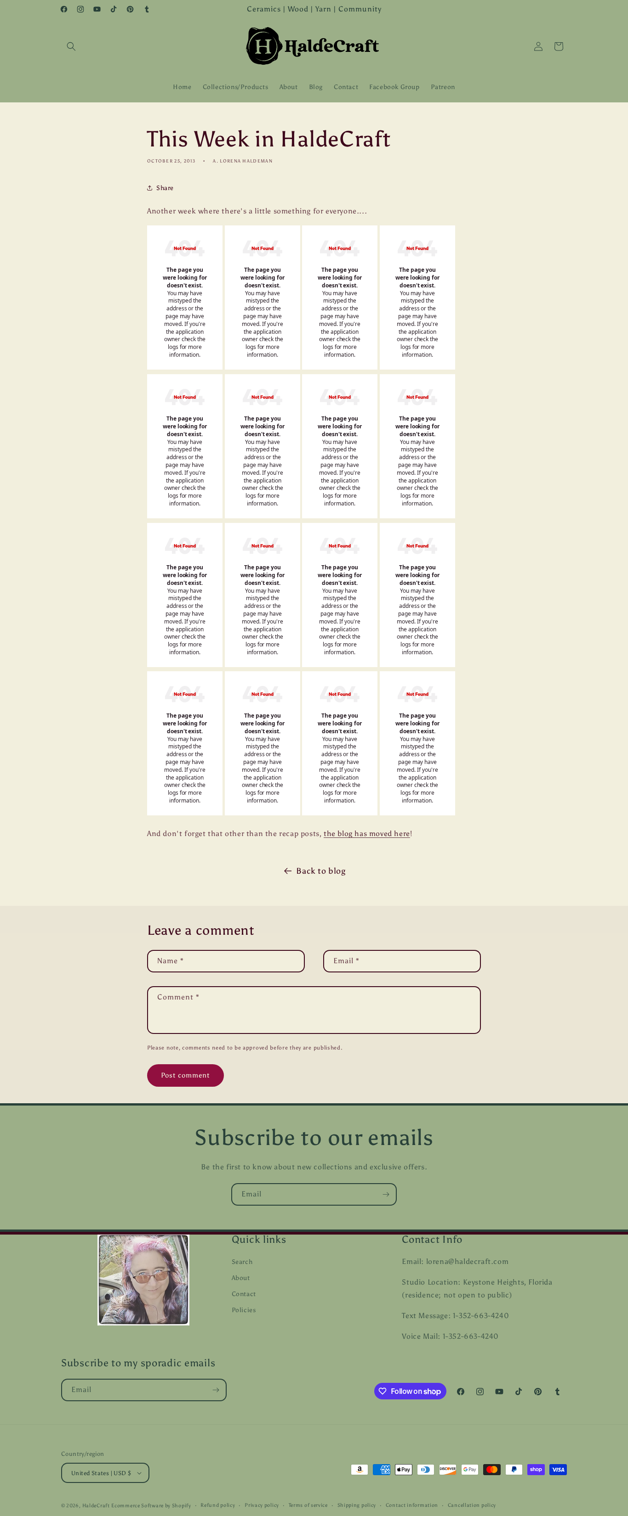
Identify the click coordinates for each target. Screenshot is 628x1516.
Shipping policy (357, 1505)
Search (242, 1262)
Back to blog (320, 871)
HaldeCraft (96, 1506)
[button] (71, 46)
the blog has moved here (367, 833)
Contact (244, 1294)
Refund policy (217, 1505)
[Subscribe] (386, 1194)
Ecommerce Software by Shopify (151, 1506)
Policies (244, 1310)
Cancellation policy (472, 1505)
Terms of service (308, 1505)
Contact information (412, 1505)
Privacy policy (262, 1505)
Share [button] (165, 188)
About (241, 1278)
